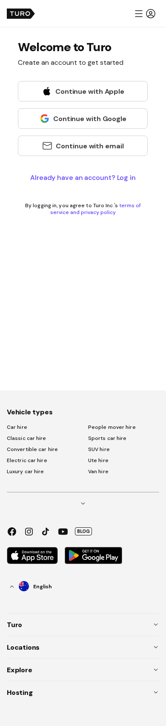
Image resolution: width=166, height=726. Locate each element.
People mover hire (112, 427)
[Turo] (21, 14)
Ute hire (98, 460)
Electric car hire (27, 460)
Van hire (98, 471)
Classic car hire (26, 438)
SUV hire (99, 449)
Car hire (17, 427)
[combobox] (31, 587)
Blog (83, 531)
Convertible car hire (32, 449)
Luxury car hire (25, 471)
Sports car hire (107, 438)
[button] (144, 13)
